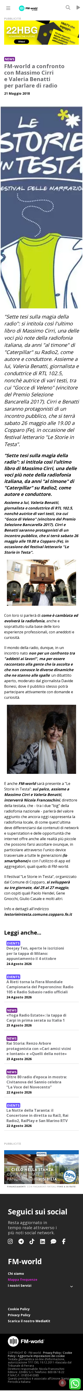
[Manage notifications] (62, 1383)
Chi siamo (16, 1273)
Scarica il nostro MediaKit (29, 1321)
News (9, 59)
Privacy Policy (19, 1315)
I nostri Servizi (19, 1285)
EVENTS (13, 943)
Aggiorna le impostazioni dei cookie (41, 1356)
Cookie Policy (19, 1309)
